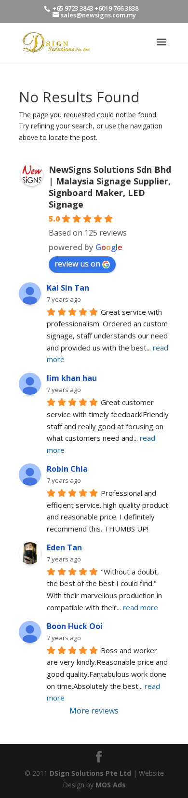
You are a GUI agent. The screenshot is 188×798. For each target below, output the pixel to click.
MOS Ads (110, 784)
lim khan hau (72, 378)
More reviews (94, 710)
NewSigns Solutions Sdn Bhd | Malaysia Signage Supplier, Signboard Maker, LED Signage (110, 187)
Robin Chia (67, 468)
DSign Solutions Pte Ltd (90, 773)
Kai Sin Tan (68, 287)
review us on (77, 263)
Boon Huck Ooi (75, 626)
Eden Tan (64, 547)
